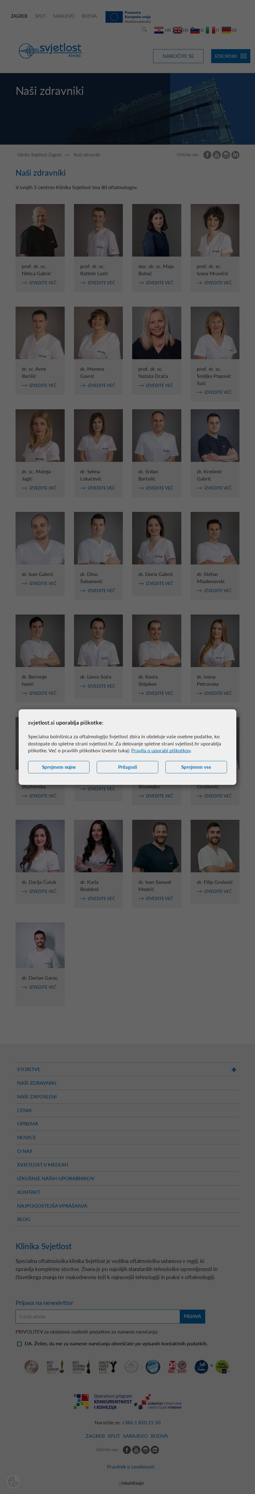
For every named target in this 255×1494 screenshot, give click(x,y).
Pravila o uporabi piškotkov (160, 750)
